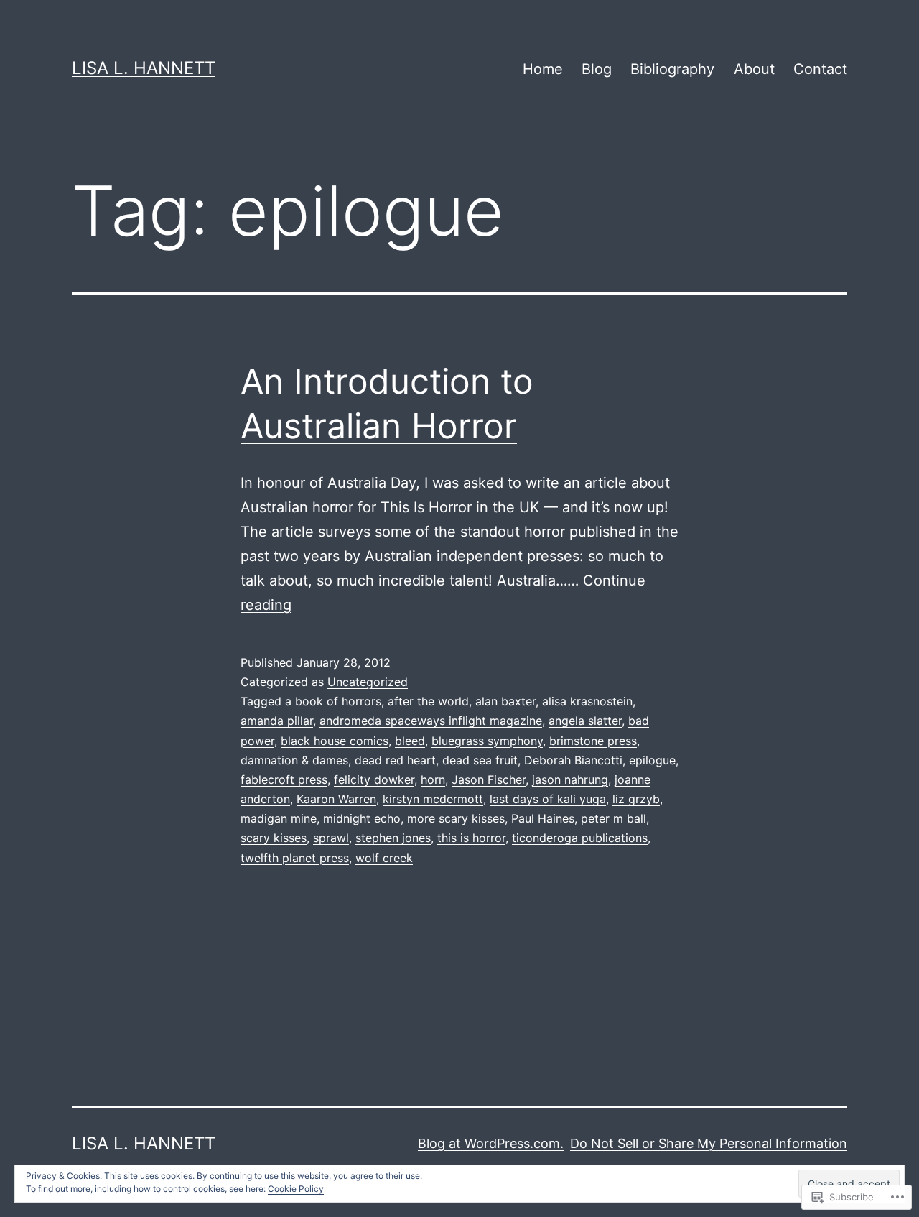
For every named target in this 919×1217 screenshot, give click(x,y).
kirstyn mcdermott (433, 799)
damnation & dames (294, 760)
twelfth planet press (295, 858)
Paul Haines (542, 818)
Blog (597, 69)
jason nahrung (570, 779)
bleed (410, 741)
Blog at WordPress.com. (491, 1143)
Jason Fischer (489, 779)
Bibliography (672, 69)
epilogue (652, 760)
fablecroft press (284, 779)
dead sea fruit (480, 760)
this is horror (471, 837)
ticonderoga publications (580, 837)
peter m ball (613, 818)
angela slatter (585, 720)
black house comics (334, 741)
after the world (428, 701)
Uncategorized (367, 682)
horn (433, 779)
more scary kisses (456, 818)
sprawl (331, 837)
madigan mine (279, 818)
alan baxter (505, 701)
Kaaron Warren (336, 799)
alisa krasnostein (587, 701)
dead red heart (395, 760)
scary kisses (274, 837)
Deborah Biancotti (573, 760)
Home (543, 69)
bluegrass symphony (487, 741)
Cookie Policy (296, 1188)
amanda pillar (277, 720)
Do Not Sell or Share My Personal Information (708, 1143)
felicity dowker (374, 779)
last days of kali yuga (548, 799)
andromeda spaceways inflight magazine (430, 720)
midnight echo (362, 818)
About (754, 69)
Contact (820, 69)
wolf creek (384, 858)
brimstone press (593, 741)
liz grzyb (636, 799)
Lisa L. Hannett (143, 67)
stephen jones (393, 837)
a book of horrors (333, 701)
